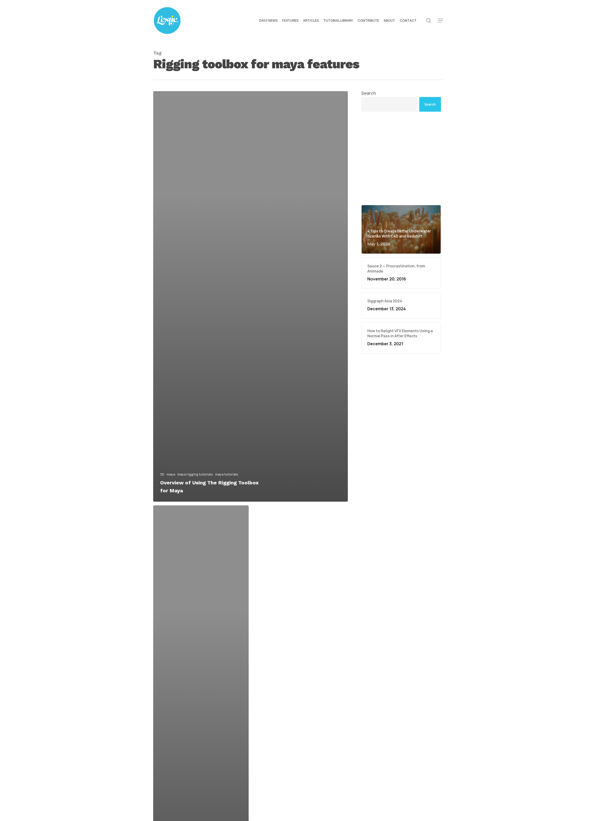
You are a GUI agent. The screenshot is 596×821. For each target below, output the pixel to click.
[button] (440, 20)
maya (171, 474)
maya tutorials (226, 474)
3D (162, 474)
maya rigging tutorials (195, 474)
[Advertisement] (401, 158)
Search (368, 93)
